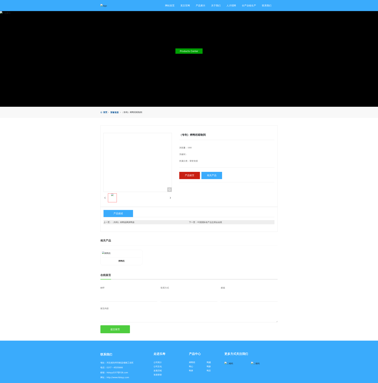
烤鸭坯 (121, 261)
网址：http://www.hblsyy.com (114, 377)
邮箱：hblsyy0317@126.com (114, 372)
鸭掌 (191, 370)
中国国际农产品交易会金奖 (209, 222)
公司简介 (158, 362)
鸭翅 (209, 362)
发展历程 (158, 370)
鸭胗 (209, 366)
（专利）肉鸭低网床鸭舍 (123, 222)
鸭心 (191, 366)
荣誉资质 (114, 112)
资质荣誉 (158, 374)
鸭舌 (209, 370)
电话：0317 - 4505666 (111, 367)
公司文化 (158, 366)
